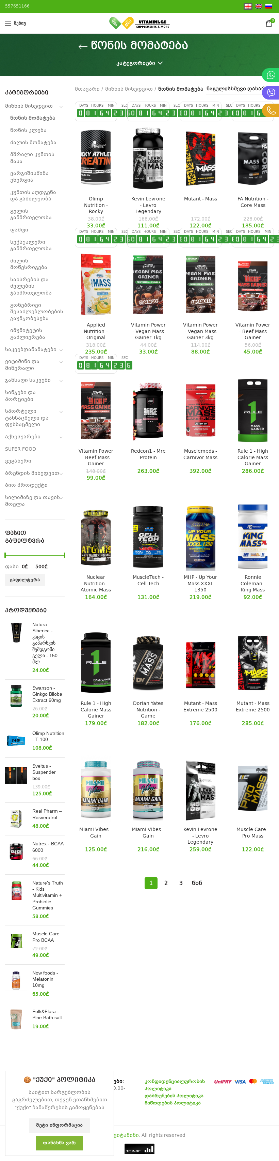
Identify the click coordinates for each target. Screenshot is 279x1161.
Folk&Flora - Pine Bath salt (47, 1014)
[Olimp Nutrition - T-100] (16, 741)
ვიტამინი (126, 1135)
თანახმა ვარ (59, 1143)
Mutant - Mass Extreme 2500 (200, 706)
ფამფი (19, 230)
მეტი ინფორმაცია (59, 1125)
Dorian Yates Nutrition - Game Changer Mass (148, 712)
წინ (197, 883)
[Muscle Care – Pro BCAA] (16, 945)
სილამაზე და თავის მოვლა (32, 501)
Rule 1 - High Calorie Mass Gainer (252, 457)
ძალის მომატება (33, 143)
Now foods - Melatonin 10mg (45, 979)
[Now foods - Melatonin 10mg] (16, 984)
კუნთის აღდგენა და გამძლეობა (33, 196)
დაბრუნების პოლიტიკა (174, 1096)
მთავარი (87, 89)
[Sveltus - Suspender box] (16, 780)
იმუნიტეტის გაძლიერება (27, 334)
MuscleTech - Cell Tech (148, 580)
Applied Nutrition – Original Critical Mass (96, 334)
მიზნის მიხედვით (29, 106)
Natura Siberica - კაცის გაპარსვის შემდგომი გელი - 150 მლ (45, 643)
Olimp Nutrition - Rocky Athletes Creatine (96, 211)
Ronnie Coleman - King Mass (253, 583)
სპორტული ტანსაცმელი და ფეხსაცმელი (27, 418)
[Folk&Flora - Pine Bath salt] (16, 1019)
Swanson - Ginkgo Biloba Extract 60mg (47, 694)
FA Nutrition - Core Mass (252, 202)
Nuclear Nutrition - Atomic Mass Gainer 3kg (96, 586)
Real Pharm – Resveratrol (47, 814)
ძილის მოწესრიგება (28, 264)
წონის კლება (28, 130)
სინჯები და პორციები (20, 396)
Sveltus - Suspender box (44, 772)
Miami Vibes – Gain (95, 833)
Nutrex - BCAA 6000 (47, 847)
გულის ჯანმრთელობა (31, 215)
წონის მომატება (32, 118)
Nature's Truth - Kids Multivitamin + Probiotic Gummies (47, 895)
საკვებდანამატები (30, 349)
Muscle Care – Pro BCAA (48, 937)
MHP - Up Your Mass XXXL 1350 (200, 583)
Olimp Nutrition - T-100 (48, 736)
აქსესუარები (22, 437)
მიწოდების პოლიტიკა (173, 1103)
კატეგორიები (135, 63)
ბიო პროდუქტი (26, 485)
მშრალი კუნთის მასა (32, 158)
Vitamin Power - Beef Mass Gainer (252, 331)
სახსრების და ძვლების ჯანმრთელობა (31, 286)
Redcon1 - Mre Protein (148, 454)
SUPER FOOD (20, 449)
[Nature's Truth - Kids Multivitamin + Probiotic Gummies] (16, 900)
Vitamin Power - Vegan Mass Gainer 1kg (148, 331)
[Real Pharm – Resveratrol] (16, 819)
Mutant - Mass (200, 199)
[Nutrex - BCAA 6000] (16, 855)
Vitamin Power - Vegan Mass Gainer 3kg (200, 331)
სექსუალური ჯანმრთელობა (31, 246)
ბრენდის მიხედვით (32, 473)
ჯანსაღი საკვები (28, 380)
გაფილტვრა (25, 580)
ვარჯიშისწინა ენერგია (29, 177)
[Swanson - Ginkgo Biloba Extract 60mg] (16, 702)
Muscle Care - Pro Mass (252, 833)
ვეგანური (18, 461)
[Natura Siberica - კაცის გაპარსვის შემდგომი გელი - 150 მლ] (16, 647)
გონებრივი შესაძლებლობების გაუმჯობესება (36, 312)
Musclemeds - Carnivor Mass (200, 454)
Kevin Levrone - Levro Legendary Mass (148, 208)
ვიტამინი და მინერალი (22, 365)
